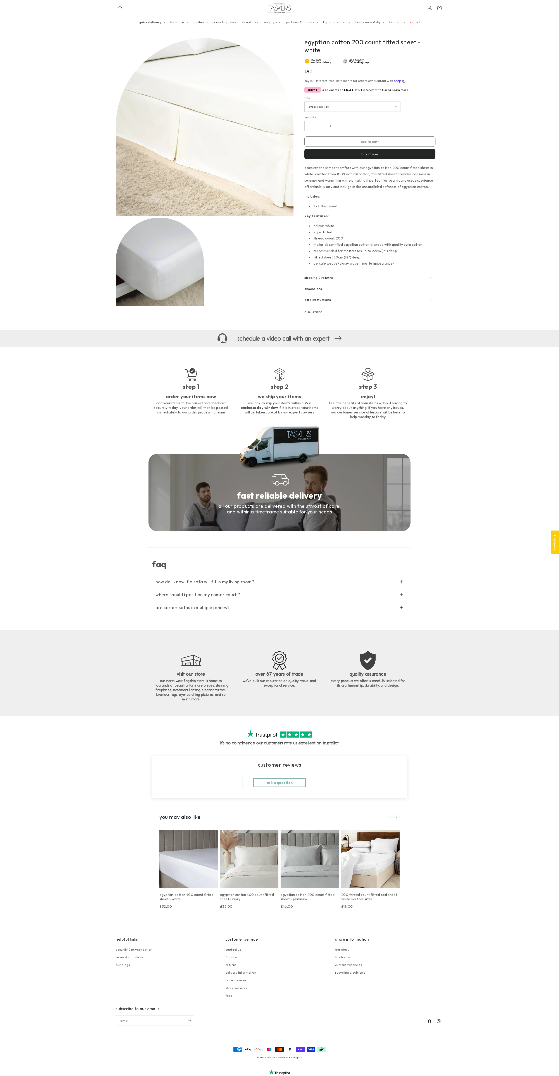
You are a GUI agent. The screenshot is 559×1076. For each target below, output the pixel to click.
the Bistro (342, 957)
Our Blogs (123, 965)
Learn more (400, 89)
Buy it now (369, 154)
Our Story (342, 950)
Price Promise (236, 980)
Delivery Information (241, 972)
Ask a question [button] (280, 782)
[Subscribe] (189, 1021)
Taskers (272, 1057)
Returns (231, 965)
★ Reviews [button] (555, 542)
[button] (120, 8)
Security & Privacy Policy (134, 950)
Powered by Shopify (290, 1057)
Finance (231, 957)
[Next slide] (397, 816)
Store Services (236, 988)
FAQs (229, 996)
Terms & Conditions (130, 957)
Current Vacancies (348, 965)
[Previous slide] (390, 816)
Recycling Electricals (350, 972)
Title (307, 98)
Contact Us (233, 950)
